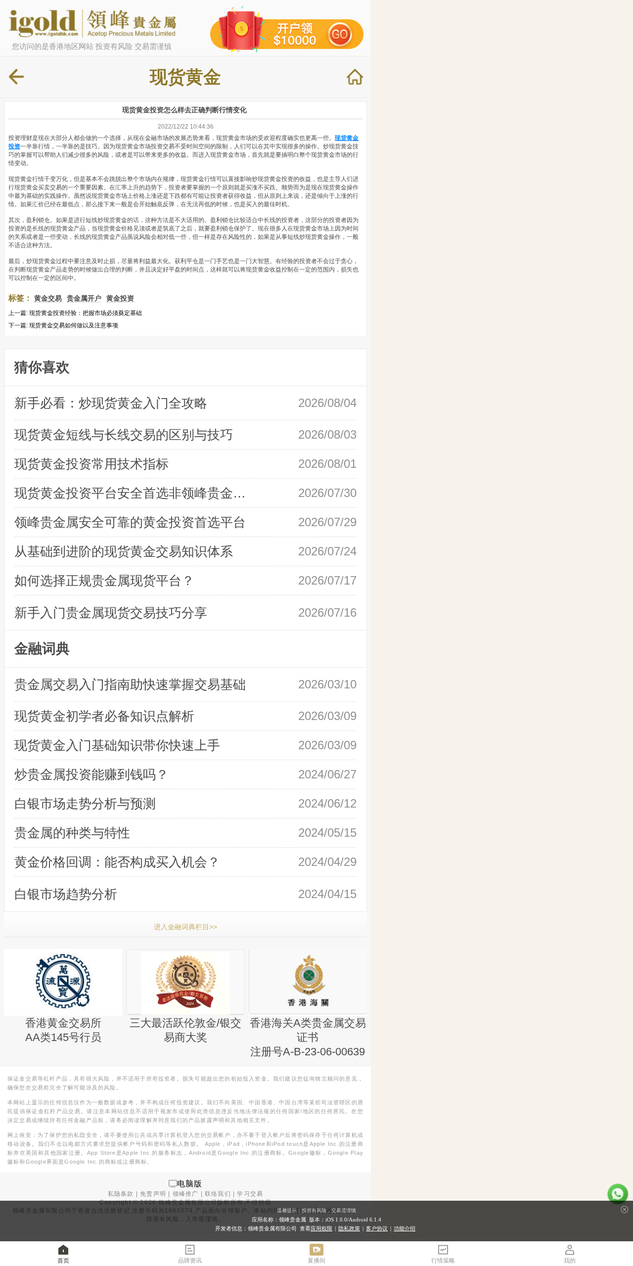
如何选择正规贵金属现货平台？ (104, 580)
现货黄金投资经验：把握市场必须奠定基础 (85, 313)
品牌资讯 (190, 1260)
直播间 (316, 1260)
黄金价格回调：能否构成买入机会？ (117, 862)
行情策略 (443, 1260)
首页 (63, 1260)
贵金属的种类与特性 (72, 832)
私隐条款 (121, 1193)
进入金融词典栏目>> (185, 927)
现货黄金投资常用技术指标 (91, 463)
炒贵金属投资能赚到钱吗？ (91, 774)
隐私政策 (349, 1228)
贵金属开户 (84, 298)
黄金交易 (48, 298)
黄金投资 (120, 298)
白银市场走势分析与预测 (85, 803)
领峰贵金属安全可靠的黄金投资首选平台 (130, 522)
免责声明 (153, 1193)
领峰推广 (186, 1193)
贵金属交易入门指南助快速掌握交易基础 (130, 684)
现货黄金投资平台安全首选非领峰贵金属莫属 (134, 493)
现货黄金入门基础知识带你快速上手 (117, 745)
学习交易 (250, 1193)
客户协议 (377, 1228)
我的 (570, 1260)
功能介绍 (404, 1228)
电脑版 (190, 1183)
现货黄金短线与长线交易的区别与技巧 (123, 434)
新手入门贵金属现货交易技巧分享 (110, 612)
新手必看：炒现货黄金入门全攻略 (110, 403)
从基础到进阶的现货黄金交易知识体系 (123, 551)
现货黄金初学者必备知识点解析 (104, 716)
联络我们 (218, 1193)
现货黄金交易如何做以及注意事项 (73, 325)
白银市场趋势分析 (65, 894)
